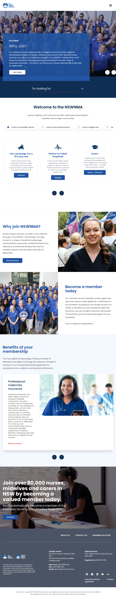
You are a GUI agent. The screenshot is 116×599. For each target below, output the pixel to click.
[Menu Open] (110, 5)
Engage (58, 177)
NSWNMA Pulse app (102, 535)
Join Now (10, 517)
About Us (65, 535)
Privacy (110, 579)
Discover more (12, 260)
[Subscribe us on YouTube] (102, 574)
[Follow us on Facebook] (87, 574)
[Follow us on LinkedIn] (97, 574)
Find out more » (15, 443)
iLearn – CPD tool (95, 172)
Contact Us (81, 535)
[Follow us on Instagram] (92, 574)
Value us (21, 175)
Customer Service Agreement (92, 580)
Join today (17, 72)
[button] (107, 72)
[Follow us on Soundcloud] (108, 574)
